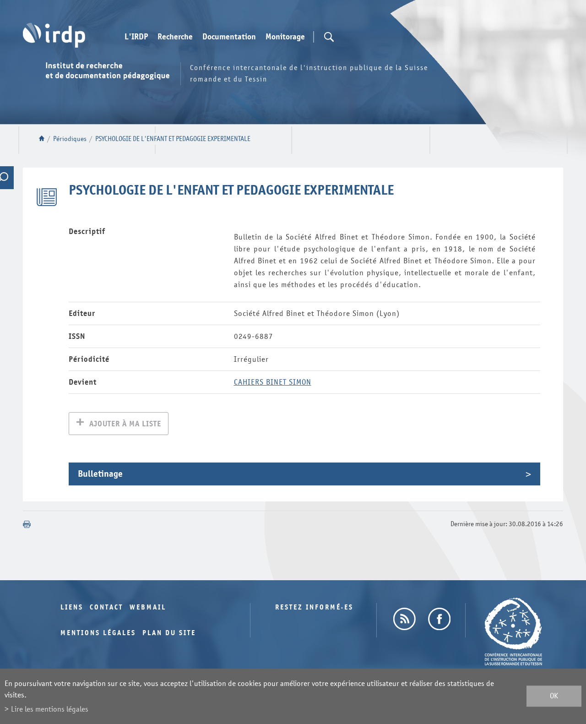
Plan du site (169, 633)
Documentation (229, 37)
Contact (106, 607)
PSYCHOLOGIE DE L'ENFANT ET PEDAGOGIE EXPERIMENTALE (172, 139)
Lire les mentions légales (49, 709)
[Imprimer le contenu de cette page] (27, 524)
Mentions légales (98, 633)
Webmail (148, 607)
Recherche (175, 37)
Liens (71, 607)
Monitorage (285, 37)
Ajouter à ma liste (125, 424)
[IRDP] (54, 35)
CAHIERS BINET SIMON (272, 382)
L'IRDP (136, 37)
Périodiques (70, 139)
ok (554, 696)
